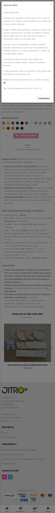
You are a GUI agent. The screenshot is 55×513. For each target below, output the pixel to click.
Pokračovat (44, 98)
